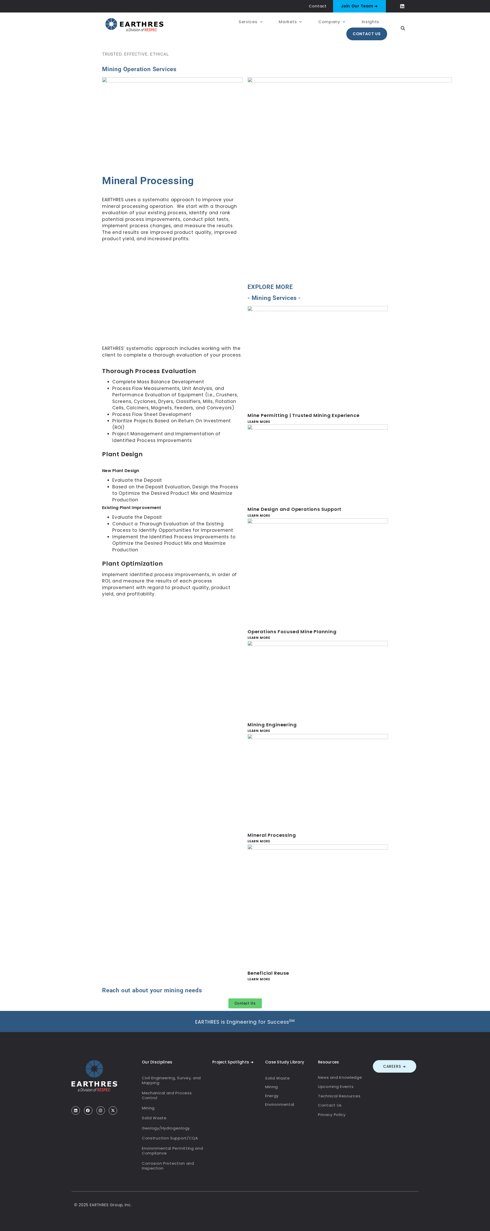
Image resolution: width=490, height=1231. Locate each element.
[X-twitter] (113, 1110)
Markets (288, 22)
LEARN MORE (259, 422)
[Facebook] (88, 1110)
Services (248, 22)
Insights (370, 22)
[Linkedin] (402, 6)
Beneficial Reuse (268, 973)
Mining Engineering (272, 724)
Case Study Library (284, 1062)
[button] (403, 28)
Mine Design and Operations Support (294, 509)
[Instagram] (100, 1110)
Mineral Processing (272, 835)
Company (329, 22)
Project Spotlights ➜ (233, 1062)
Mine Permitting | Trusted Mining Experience (303, 415)
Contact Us (367, 33)
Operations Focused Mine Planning (292, 631)
